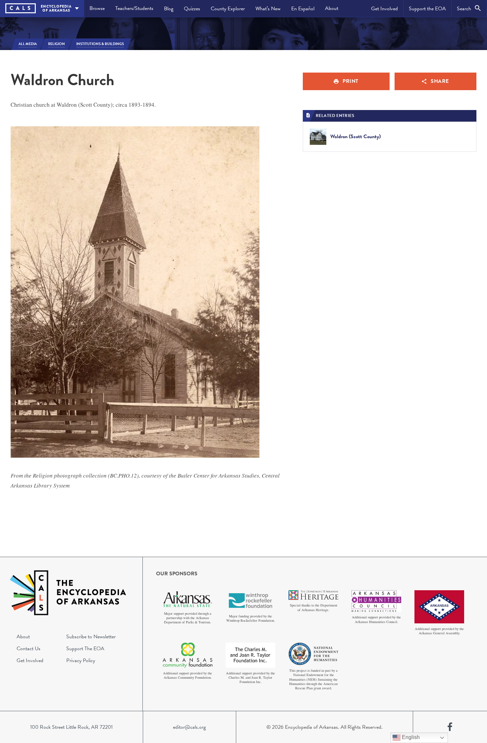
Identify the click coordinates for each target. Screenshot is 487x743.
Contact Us (28, 649)
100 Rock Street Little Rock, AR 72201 (71, 727)
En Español (302, 9)
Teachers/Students (134, 8)
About (331, 8)
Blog (168, 9)
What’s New (268, 9)
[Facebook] (450, 727)
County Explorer (228, 9)
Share (440, 81)
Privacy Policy (80, 660)
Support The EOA (85, 649)
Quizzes (192, 9)
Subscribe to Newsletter (91, 637)
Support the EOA (427, 9)
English (410, 737)
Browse (97, 8)
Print (350, 81)
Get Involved (384, 9)
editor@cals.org (189, 727)
